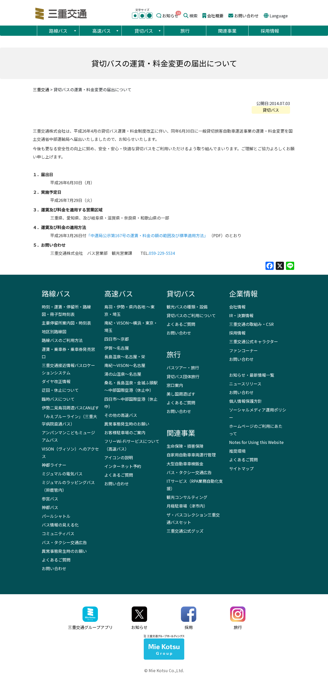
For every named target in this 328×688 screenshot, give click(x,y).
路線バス (58, 30)
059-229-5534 (162, 253)
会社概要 (215, 16)
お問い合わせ (246, 16)
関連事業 (227, 30)
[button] (75, 31)
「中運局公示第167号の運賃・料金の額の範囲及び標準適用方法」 (147, 235)
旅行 (185, 30)
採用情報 (270, 30)
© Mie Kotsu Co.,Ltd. (164, 670)
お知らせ (170, 16)
